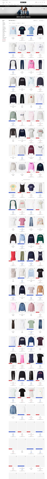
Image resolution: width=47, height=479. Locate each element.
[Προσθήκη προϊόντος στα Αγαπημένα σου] (16, 25)
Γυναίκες (3, 2)
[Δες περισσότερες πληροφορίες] (13, 92)
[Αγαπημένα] (42, 2)
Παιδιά (9, 2)
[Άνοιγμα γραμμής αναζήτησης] (34, 4)
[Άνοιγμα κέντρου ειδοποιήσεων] (40, 2)
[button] (35, 20)
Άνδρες (7, 2)
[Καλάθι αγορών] (44, 2)
